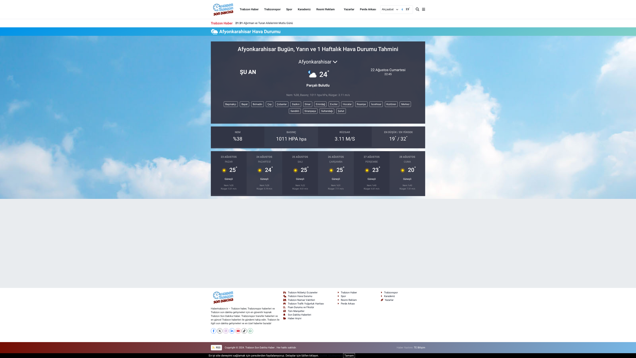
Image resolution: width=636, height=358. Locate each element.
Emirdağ (320, 104)
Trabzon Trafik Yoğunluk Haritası (306, 303)
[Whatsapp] (250, 331)
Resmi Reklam (325, 9)
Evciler (334, 104)
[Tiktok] (244, 331)
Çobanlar (282, 104)
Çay (269, 104)
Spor (289, 9)
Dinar (308, 104)
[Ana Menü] (422, 9)
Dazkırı (296, 104)
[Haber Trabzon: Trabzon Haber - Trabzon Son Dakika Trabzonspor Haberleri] (223, 9)
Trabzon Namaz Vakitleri (301, 299)
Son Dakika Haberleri (299, 314)
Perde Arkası (368, 9)
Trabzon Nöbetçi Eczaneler (303, 292)
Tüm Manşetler (296, 311)
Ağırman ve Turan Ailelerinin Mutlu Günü (264, 23)
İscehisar (376, 104)
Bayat (244, 104)
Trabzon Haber (249, 9)
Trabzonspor (272, 9)
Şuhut (341, 111)
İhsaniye (361, 104)
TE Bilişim (419, 347)
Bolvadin (257, 104)
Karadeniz (304, 9)
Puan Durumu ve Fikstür (301, 307)
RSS (217, 347)
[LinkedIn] (232, 331)
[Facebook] (213, 331)
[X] (219, 331)
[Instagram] (226, 331)
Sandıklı (295, 111)
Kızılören (391, 104)
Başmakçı (230, 104)
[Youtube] (238, 331)
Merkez (405, 104)
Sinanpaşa (310, 111)
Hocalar (347, 104)
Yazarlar (349, 9)
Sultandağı (327, 111)
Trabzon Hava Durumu (300, 296)
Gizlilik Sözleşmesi (331, 355)
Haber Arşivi (294, 318)
